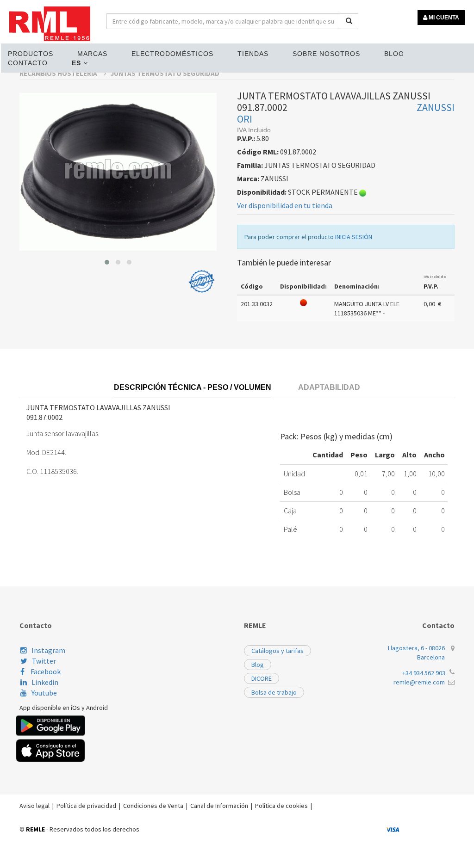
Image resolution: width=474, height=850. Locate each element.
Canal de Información (219, 805)
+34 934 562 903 (423, 673)
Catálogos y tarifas (277, 651)
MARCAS (92, 53)
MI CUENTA (443, 17)
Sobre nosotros (326, 53)
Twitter (44, 660)
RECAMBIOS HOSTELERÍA (59, 73)
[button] (106, 262)
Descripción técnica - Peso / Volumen (192, 387)
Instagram (48, 650)
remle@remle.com (419, 682)
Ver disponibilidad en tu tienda (284, 205)
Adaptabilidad (329, 387)
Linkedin (44, 682)
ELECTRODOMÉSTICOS (172, 53)
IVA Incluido (435, 276)
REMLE (35, 829)
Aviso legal (34, 805)
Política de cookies (281, 805)
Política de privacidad (86, 805)
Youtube (44, 692)
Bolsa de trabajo (274, 692)
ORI (244, 118)
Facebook (45, 671)
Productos (30, 53)
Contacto (28, 63)
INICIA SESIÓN (353, 237)
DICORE (261, 678)
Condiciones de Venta (153, 805)
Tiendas (252, 53)
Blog (394, 53)
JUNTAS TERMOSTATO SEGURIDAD (165, 73)
